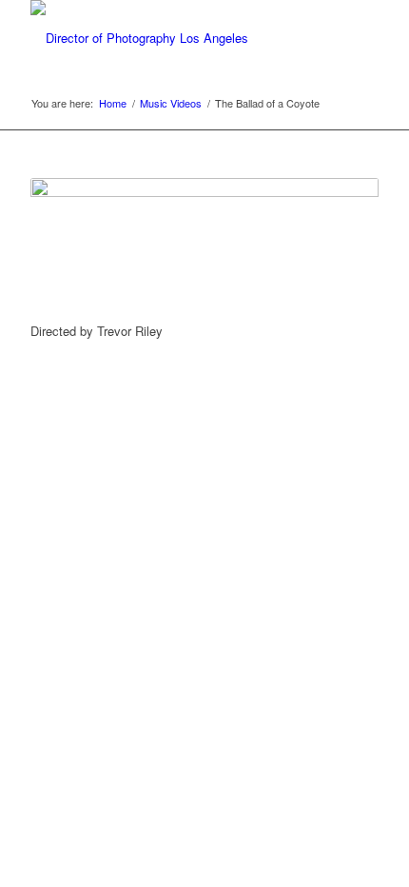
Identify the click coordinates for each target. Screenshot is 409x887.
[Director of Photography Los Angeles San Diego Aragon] (169, 38)
